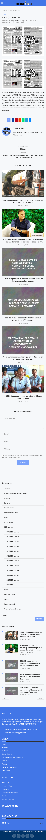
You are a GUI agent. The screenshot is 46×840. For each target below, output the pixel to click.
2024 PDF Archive (13, 575)
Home (4, 10)
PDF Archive (8, 527)
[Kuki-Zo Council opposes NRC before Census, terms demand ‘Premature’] (23, 301)
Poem (6, 590)
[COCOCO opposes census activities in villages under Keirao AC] (23, 379)
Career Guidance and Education (15, 493)
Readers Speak (9, 594)
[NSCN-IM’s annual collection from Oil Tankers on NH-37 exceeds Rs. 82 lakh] (23, 183)
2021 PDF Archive (13, 561)
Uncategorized (9, 604)
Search (4, 615)
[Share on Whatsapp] (23, 120)
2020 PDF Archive (13, 556)
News (6, 517)
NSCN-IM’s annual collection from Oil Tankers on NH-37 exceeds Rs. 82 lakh (31, 634)
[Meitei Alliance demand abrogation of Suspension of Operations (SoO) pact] (23, 340)
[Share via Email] (30, 120)
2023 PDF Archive (13, 570)
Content (7, 498)
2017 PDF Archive (13, 542)
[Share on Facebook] (13, 120)
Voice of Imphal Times (12, 609)
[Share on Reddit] (20, 120)
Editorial (7, 503)
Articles (7, 489)
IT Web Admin (14, 20)
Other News (8, 522)
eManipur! (40, 831)
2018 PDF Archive (13, 546)
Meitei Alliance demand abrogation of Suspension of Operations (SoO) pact (31, 690)
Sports (6, 599)
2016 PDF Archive (13, 537)
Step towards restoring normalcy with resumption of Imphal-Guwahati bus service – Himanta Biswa (31, 648)
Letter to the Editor (11, 513)
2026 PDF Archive (13, 585)
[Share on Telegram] (26, 120)
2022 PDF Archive (13, 566)
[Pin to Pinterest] (16, 120)
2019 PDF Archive (13, 551)
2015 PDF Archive (13, 532)
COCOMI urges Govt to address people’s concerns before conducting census (30, 663)
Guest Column (9, 508)
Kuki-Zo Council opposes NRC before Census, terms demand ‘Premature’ (31, 676)
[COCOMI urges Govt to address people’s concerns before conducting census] (23, 262)
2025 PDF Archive (13, 580)
